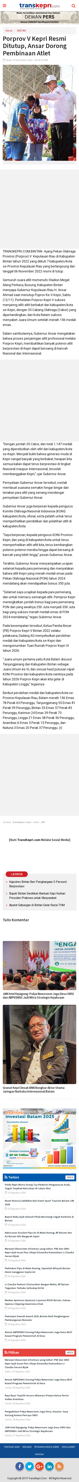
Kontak (39, 1454)
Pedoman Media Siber (46, 1447)
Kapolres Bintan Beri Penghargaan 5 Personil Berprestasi (38, 884)
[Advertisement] (39, 209)
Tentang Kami (12, 1447)
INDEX (70, 1177)
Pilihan (13, 1352)
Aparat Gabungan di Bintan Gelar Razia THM (37, 905)
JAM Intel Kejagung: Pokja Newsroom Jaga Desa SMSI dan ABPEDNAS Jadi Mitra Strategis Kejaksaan (38, 996)
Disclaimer (68, 1447)
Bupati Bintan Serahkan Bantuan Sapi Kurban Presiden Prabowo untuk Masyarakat (37, 896)
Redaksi (27, 1447)
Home (9, 30)
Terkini (13, 1177)
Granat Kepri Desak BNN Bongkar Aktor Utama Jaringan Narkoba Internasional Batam (33, 1089)
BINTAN (21, 30)
